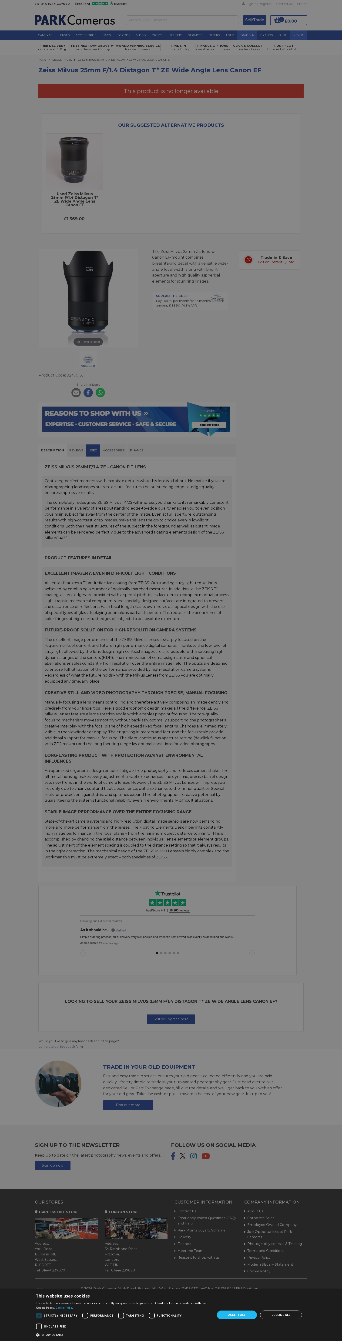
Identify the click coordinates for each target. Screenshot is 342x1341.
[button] (123, 1335)
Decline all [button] (281, 1315)
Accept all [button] (237, 1315)
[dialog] (171, 1315)
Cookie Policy (65, 1308)
